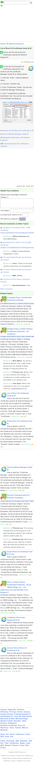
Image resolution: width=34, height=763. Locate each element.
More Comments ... (7, 289)
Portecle (3, 723)
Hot (7, 734)
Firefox (20, 712)
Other (24, 721)
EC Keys (12, 712)
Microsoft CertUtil (7, 718)
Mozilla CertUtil (6, 721)
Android (3, 709)
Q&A (2, 745)
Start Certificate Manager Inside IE (15, 134)
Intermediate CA (6, 716)
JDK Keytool (27, 716)
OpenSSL (17, 721)
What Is (25, 728)
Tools (11, 728)
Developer (10, 741)
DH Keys (20, 709)
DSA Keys (4, 712)
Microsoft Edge (22, 718)
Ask (11, 736)
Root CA (21, 725)
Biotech (8, 745)
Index (28, 734)
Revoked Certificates (8, 725)
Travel (21, 745)
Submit (22, 219)
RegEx (22, 743)
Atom (7, 736)
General (27, 712)
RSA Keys (4, 728)
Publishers (12, 723)
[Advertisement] (17, 24)
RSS (2, 736)
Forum (3, 747)
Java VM (17, 716)
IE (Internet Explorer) (15, 44)
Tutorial (18, 728)
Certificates (14, 743)
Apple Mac (12, 709)
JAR (30, 741)
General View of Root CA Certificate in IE (18, 130)
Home (2, 44)
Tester (2, 741)
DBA (17, 741)
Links (28, 743)
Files (7, 743)
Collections (20, 734)
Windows (4, 730)
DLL (2, 743)
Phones (15, 745)
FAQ (27, 745)
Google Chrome (6, 714)
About (12, 734)
